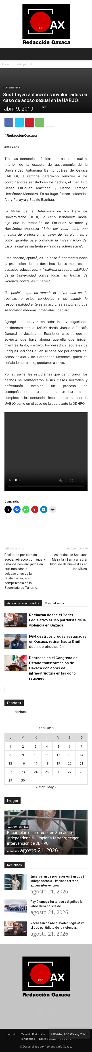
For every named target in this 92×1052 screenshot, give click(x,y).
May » (51, 787)
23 (23, 772)
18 (47, 763)
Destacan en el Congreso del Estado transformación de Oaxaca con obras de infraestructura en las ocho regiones (54, 668)
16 (23, 763)
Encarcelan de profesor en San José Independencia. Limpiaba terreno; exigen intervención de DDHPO (43, 838)
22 (10, 772)
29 (10, 780)
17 (36, 763)
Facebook (14, 703)
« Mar (40, 787)
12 (58, 755)
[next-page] (14, 689)
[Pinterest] (29, 122)
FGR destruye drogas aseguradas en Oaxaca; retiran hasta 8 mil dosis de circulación (57, 641)
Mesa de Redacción (33, 1034)
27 (69, 772)
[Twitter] (19, 122)
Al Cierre (66, 1039)
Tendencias (28, 1039)
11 (47, 755)
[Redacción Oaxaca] (46, 24)
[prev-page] (7, 689)
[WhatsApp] (39, 122)
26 (58, 772)
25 (47, 772)
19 (58, 763)
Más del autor (54, 603)
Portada (12, 1034)
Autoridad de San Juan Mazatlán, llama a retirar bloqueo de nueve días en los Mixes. (69, 562)
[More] (50, 122)
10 (36, 755)
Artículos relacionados (23, 603)
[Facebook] (8, 122)
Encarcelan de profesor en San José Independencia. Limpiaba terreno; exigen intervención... (57, 881)
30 (23, 780)
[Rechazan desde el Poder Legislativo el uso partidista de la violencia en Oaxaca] (15, 620)
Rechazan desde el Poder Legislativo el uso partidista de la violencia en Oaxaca (57, 620)
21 (81, 763)
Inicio (5, 64)
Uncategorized (23, 64)
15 (10, 763)
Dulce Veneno (47, 1039)
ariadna (12, 851)
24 (36, 772)
